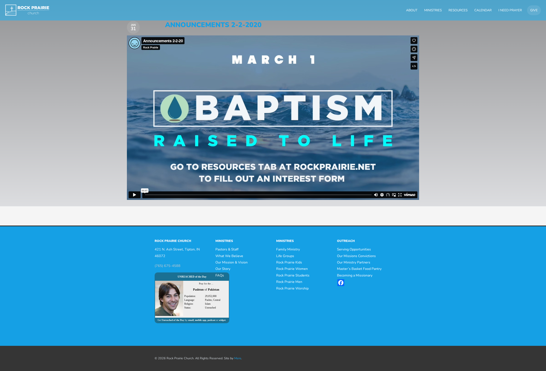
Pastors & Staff (226, 249)
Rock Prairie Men (289, 281)
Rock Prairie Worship (292, 288)
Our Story (222, 268)
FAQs (219, 275)
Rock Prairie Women (292, 268)
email (191, 320)
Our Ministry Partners (353, 262)
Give (534, 10)
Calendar (483, 10)
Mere (237, 358)
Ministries (433, 10)
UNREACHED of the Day (192, 276)
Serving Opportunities (354, 249)
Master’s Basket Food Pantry (359, 268)
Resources (458, 10)
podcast (211, 320)
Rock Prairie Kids (289, 262)
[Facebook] (340, 282)
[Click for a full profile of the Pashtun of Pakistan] (169, 298)
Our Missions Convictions (356, 256)
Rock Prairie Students (292, 275)
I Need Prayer (510, 10)
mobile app (200, 320)
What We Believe (229, 256)
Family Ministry (288, 249)
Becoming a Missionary (354, 275)
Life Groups (285, 256)
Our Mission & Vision (231, 262)
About (411, 10)
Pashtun (198, 289)
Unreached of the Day (173, 320)
